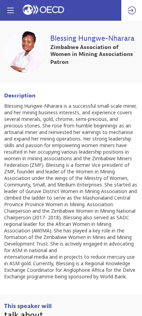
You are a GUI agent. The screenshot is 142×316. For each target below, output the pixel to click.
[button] (10, 10)
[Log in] (131, 10)
